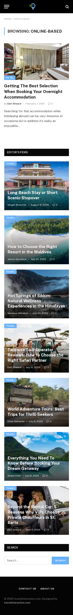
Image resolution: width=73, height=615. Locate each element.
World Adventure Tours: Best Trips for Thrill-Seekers (36, 412)
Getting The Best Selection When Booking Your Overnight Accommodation (33, 91)
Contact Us (27, 588)
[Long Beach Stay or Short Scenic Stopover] (36, 185)
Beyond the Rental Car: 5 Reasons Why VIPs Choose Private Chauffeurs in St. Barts (34, 514)
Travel (10, 163)
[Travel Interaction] (36, 6)
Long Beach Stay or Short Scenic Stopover (33, 195)
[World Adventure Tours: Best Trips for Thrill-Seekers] (36, 402)
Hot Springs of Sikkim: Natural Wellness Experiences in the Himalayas (36, 301)
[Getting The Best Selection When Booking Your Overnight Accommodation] (36, 61)
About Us (47, 588)
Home (7, 18)
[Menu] (6, 6)
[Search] (67, 6)
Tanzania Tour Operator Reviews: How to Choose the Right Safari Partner (35, 355)
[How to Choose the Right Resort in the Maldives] (36, 239)
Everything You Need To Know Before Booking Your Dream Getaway (34, 463)
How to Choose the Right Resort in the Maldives (32, 249)
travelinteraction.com (17, 602)
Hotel (10, 78)
